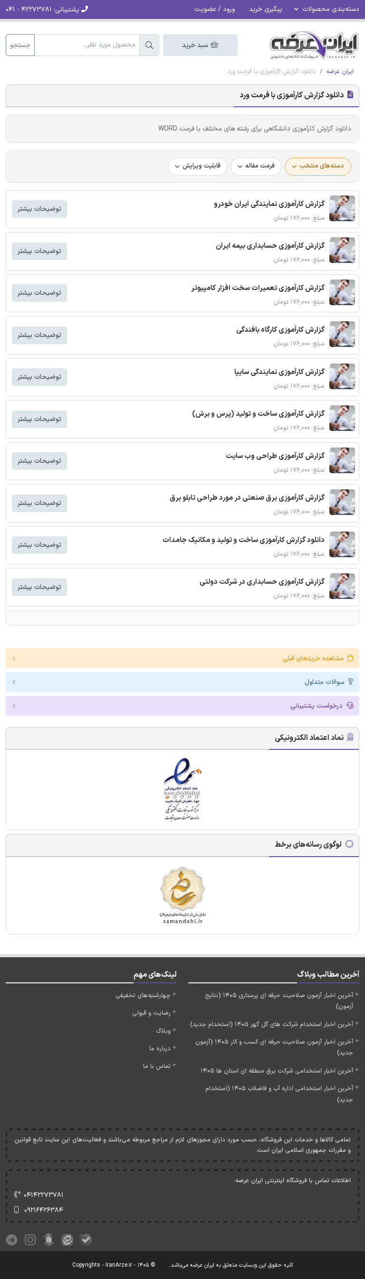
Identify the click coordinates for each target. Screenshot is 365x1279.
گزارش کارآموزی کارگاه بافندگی (280, 330)
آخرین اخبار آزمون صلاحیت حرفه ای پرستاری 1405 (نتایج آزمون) (279, 1001)
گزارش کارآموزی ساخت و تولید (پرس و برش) (258, 414)
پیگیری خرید (265, 9)
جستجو (20, 45)
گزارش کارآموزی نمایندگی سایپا (279, 372)
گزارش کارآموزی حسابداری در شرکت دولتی (262, 582)
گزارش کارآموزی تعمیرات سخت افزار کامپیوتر (258, 288)
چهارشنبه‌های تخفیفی (143, 995)
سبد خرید (196, 45)
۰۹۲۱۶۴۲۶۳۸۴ (43, 1210)
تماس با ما (157, 1066)
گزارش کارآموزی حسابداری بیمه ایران (270, 246)
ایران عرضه (340, 71)
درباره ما (160, 1049)
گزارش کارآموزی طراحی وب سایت (275, 456)
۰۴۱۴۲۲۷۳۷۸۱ (44, 1195)
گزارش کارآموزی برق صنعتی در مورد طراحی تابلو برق (247, 498)
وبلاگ (163, 1031)
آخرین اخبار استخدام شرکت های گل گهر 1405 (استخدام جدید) (271, 1024)
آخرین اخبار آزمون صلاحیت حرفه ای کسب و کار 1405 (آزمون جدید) (274, 1047)
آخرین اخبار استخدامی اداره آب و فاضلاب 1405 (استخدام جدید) (279, 1094)
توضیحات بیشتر (39, 209)
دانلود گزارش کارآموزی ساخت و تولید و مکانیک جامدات (244, 540)
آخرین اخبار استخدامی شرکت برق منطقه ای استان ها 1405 (277, 1071)
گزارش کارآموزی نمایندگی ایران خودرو (269, 204)
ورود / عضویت (214, 9)
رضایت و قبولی (151, 1013)
